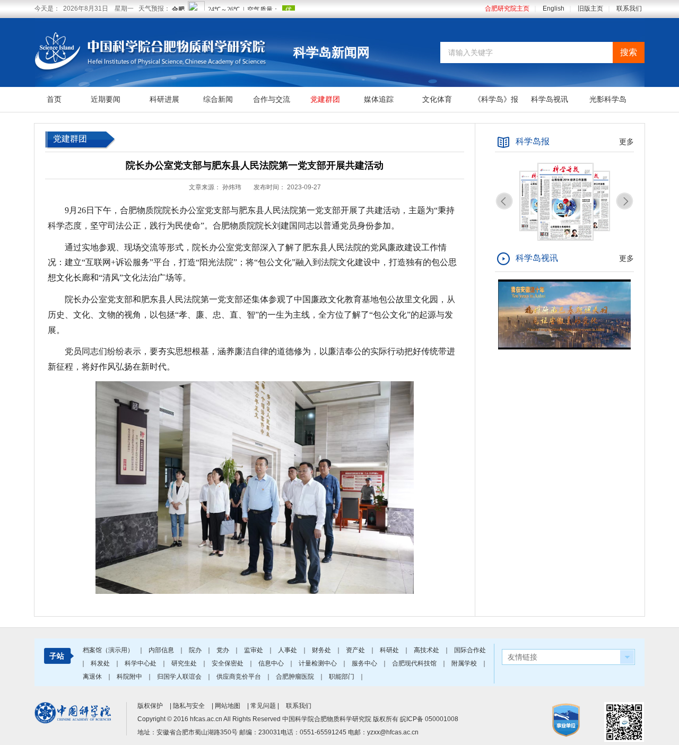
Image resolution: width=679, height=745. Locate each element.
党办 (223, 650)
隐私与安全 (189, 705)
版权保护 (150, 705)
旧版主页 (590, 8)
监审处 (254, 650)
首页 (54, 99)
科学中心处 (141, 663)
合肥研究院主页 (507, 8)
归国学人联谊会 (180, 676)
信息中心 (271, 663)
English (553, 8)
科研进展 (164, 99)
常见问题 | (265, 705)
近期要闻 (105, 99)
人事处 (288, 650)
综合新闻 (218, 99)
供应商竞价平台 (239, 676)
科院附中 (130, 676)
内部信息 (162, 650)
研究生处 (184, 663)
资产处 (356, 650)
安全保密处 (228, 663)
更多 (626, 141)
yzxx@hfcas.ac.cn (393, 732)
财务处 (322, 650)
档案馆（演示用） (109, 650)
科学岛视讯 (549, 99)
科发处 (101, 663)
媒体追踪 (379, 99)
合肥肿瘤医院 (296, 676)
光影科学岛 (607, 99)
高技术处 (427, 650)
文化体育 (437, 99)
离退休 (93, 676)
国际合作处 (470, 650)
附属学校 (464, 663)
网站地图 (227, 705)
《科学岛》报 (496, 99)
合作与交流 (271, 99)
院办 (196, 650)
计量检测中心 (318, 663)
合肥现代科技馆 (415, 663)
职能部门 (342, 676)
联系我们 (629, 8)
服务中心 (365, 663)
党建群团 (325, 99)
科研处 (390, 650)
